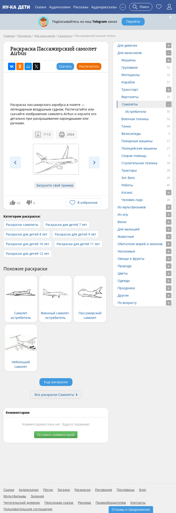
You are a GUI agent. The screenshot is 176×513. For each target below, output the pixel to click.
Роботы (127, 185)
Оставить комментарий (55, 434)
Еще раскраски (56, 382)
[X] (36, 66)
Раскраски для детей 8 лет (26, 234)
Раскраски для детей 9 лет (75, 234)
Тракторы (129, 170)
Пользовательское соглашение (27, 509)
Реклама (84, 502)
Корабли (128, 82)
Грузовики (129, 67)
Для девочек (127, 45)
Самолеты (130, 104)
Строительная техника (139, 163)
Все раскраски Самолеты (54, 394)
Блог (142, 489)
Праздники (126, 288)
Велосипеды (131, 133)
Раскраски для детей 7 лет (66, 224)
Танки (126, 126)
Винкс (122, 222)
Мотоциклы (130, 75)
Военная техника (134, 119)
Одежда (124, 280)
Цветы (123, 273)
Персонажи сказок (58, 502)
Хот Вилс (128, 178)
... (122, 6)
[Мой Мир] (28, 66)
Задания (37, 496)
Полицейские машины (139, 148)
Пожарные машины (137, 141)
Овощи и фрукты (131, 258)
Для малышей (129, 229)
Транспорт (129, 89)
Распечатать (89, 66)
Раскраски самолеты (22, 224)
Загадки (64, 489)
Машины (128, 60)
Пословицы (126, 489)
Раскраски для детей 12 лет (27, 253)
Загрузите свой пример (55, 185)
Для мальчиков (130, 53)
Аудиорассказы (104, 7)
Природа (125, 266)
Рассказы (80, 7)
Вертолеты (130, 97)
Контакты (138, 502)
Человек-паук (132, 200)
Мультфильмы (14, 496)
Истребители (135, 111)
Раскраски (82, 489)
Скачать (65, 66)
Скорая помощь (133, 155)
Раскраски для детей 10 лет (27, 244)
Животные (126, 236)
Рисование (103, 489)
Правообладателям (111, 502)
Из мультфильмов (132, 207)
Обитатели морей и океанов (140, 244)
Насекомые (126, 251)
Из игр (123, 214)
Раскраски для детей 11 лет (78, 244)
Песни (48, 489)
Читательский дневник (21, 502)
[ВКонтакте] (11, 66)
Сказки (40, 7)
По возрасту (127, 302)
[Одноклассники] (20, 66)
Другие (123, 295)
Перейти (133, 21)
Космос (127, 192)
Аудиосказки (60, 7)
